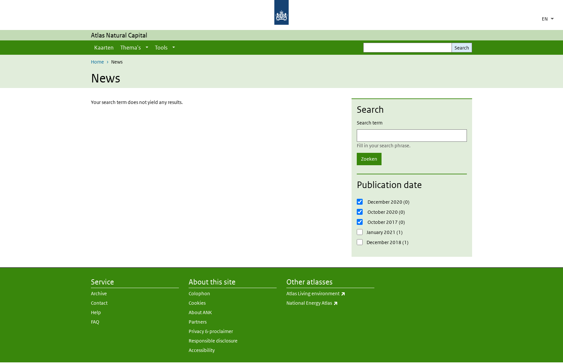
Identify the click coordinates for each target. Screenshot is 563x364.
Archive (99, 293)
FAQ (95, 322)
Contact (99, 303)
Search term (370, 123)
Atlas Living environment (330, 293)
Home (97, 62)
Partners (198, 322)
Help (96, 312)
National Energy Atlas (329, 302)
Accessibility (202, 350)
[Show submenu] (147, 47)
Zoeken (369, 159)
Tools (161, 47)
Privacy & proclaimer (211, 331)
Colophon (199, 293)
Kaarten (104, 47)
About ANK (200, 312)
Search (462, 48)
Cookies (197, 303)
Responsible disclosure (213, 341)
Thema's (130, 47)
